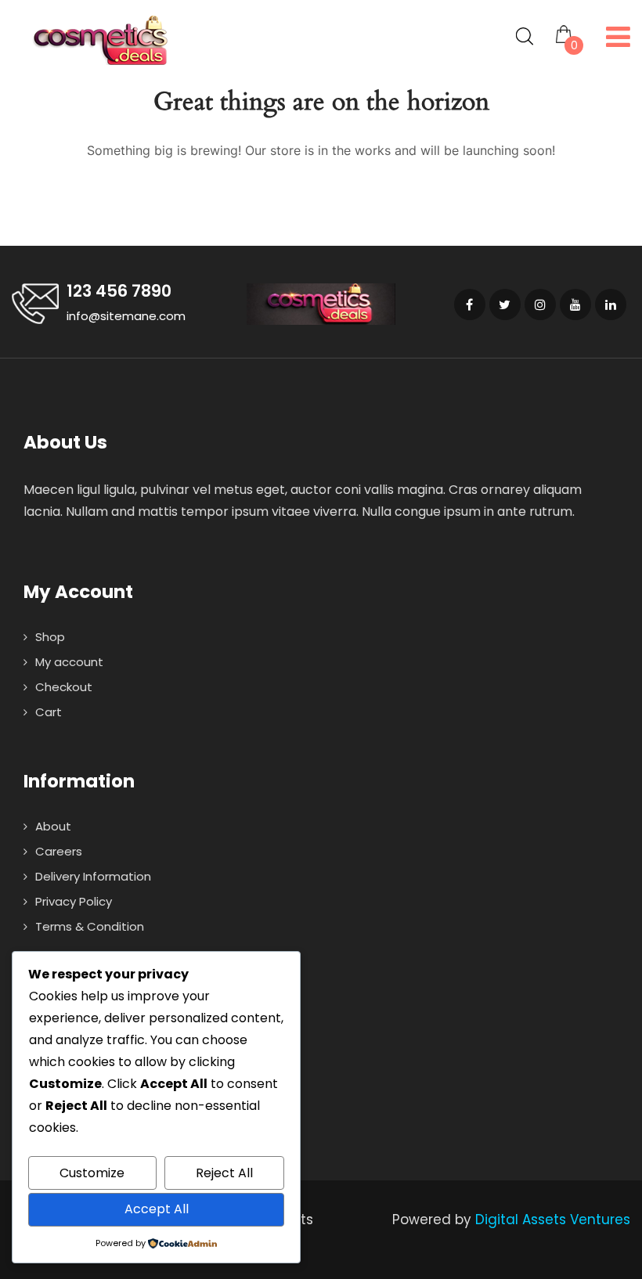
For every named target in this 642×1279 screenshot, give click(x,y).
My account (69, 662)
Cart (48, 712)
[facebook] (469, 304)
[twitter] (505, 304)
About (53, 826)
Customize (92, 1173)
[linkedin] (610, 304)
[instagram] (540, 304)
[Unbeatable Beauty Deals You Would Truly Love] (99, 40)
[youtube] (575, 304)
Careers (58, 851)
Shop (50, 637)
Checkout (63, 687)
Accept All (156, 1209)
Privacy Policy (73, 901)
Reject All (224, 1173)
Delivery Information (93, 876)
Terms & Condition (89, 926)
